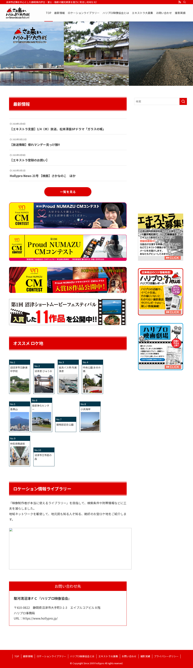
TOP (17, 656)
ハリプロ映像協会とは (82, 656)
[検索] (184, 2)
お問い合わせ (129, 656)
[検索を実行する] (183, 101)
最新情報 (28, 656)
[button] (93, 82)
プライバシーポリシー (166, 656)
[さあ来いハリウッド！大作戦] (18, 12)
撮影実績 (145, 656)
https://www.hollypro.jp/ (40, 618)
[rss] (179, 2)
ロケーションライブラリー (51, 656)
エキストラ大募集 (108, 656)
